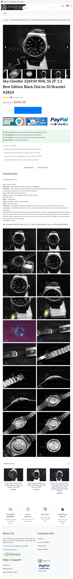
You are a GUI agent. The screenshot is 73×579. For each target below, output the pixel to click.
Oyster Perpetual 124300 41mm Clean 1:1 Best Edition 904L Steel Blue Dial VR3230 (36, 485)
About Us (41, 538)
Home (6, 20)
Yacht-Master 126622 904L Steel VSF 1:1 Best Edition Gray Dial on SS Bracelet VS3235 (24, 572)
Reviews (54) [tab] (43, 167)
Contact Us (6, 565)
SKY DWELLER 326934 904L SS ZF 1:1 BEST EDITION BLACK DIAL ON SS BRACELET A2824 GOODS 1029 (40, 20)
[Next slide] (69, 463)
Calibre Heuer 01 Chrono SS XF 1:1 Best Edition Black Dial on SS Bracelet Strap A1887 (13, 485)
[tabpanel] (13, 481)
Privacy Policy (42, 546)
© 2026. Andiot (42, 571)
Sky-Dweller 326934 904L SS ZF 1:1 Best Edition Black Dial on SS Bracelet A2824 (35, 224)
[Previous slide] (67, 463)
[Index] (62, 6)
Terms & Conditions (44, 542)
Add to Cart (29, 110)
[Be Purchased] (8, 572)
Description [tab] (28, 167)
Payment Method (43, 549)
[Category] (71, 6)
